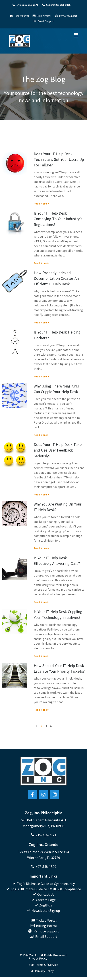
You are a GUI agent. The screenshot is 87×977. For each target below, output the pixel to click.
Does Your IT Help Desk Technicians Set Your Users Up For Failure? (59, 159)
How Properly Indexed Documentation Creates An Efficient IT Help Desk (56, 278)
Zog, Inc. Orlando (43, 844)
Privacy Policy (38, 958)
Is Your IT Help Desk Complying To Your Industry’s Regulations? (58, 219)
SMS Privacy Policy (41, 971)
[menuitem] (43, 883)
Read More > (41, 203)
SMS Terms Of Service (43, 965)
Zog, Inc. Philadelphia (43, 812)
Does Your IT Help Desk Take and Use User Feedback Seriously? (58, 450)
